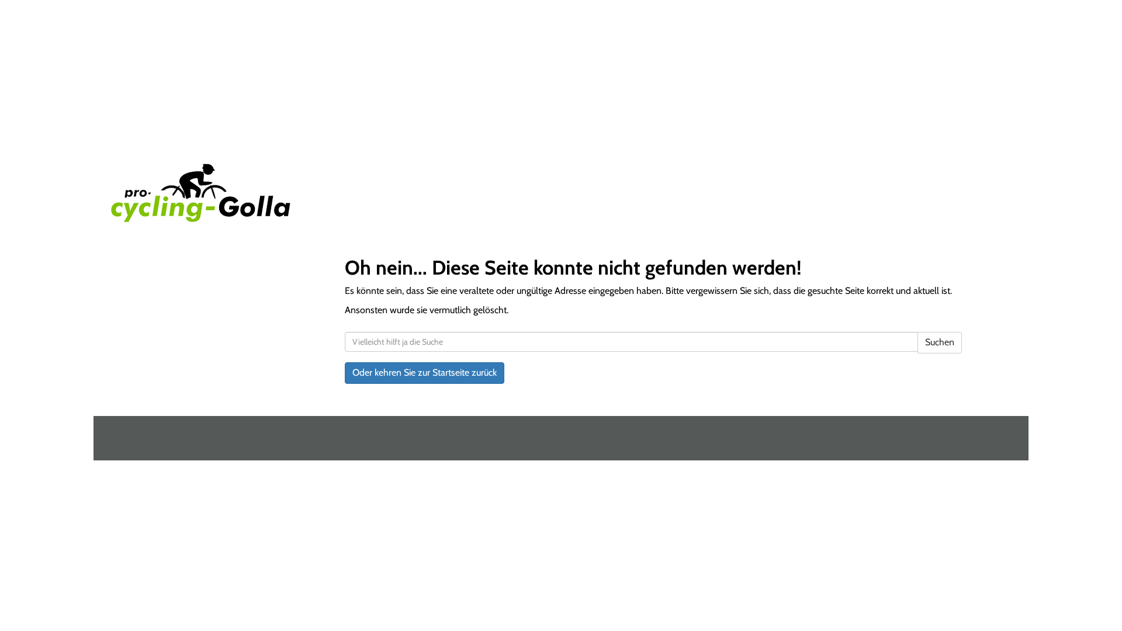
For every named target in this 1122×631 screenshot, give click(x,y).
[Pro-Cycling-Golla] (293, 193)
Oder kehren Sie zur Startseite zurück (424, 372)
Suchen (939, 342)
